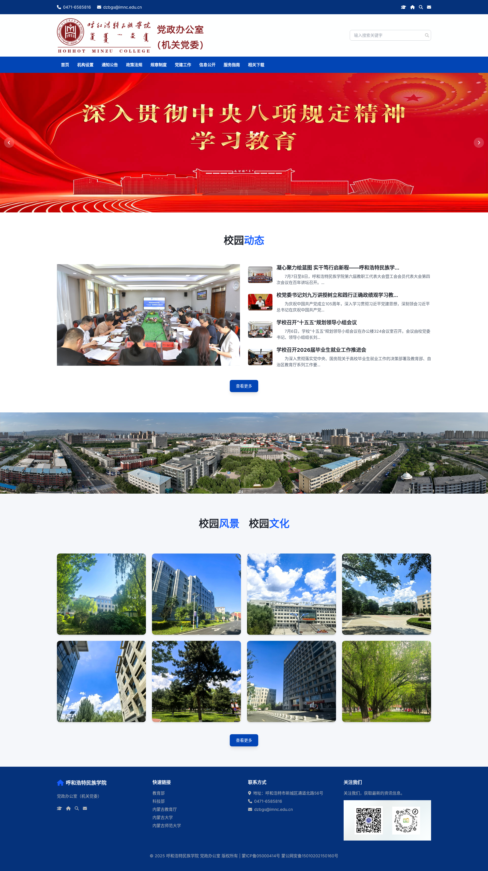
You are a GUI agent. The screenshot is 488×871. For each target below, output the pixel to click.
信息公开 (207, 64)
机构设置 (85, 64)
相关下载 (256, 64)
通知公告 (110, 64)
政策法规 (134, 64)
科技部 (158, 801)
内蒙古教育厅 (164, 809)
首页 (65, 64)
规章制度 (158, 64)
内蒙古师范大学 (166, 825)
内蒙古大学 (162, 817)
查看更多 (244, 386)
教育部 (158, 793)
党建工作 (183, 64)
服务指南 (232, 64)
